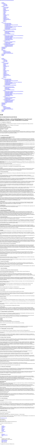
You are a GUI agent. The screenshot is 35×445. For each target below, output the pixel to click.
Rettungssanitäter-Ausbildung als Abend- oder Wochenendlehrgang (14, 35)
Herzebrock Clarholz (6, 14)
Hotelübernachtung (4, 102)
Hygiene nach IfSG (7, 43)
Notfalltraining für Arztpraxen (9, 44)
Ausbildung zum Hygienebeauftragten (10, 41)
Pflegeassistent (7, 32)
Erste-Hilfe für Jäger (8, 25)
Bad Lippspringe (5, 63)
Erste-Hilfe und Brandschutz (7, 23)
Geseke (4, 11)
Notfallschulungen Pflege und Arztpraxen (9, 99)
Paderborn (4, 73)
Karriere (3, 54)
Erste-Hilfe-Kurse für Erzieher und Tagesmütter (11, 24)
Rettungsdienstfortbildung (8, 38)
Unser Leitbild (5, 5)
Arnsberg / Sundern (6, 7)
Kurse (2, 22)
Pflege (4, 30)
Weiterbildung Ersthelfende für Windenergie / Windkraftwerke (13, 26)
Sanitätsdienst (3, 47)
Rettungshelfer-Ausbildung (8, 92)
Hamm (4, 13)
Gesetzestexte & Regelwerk (7, 52)
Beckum (4, 8)
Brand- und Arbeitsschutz (6, 51)
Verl (4, 76)
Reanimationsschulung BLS (9, 45)
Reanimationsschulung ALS (9, 46)
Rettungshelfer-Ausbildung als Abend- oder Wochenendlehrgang (14, 37)
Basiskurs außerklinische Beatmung (10, 31)
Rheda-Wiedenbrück (6, 18)
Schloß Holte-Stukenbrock (7, 19)
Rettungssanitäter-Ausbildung (9, 36)
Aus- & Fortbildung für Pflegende (9, 89)
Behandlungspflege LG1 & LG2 (9, 86)
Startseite (3, 2)
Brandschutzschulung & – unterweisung (10, 83)
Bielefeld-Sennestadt (6, 10)
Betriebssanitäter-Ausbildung (9, 39)
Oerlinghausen (5, 17)
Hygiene (4, 96)
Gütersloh (4, 12)
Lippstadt (4, 16)
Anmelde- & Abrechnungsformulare (8, 53)
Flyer (2, 49)
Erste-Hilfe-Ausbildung (8, 79)
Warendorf (4, 21)
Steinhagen (4, 20)
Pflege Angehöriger (7, 33)
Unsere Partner (5, 60)
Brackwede (4, 66)
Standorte (3, 6)
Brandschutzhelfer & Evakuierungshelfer (10, 29)
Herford (4, 69)
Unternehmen (3, 3)
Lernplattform (3, 48)
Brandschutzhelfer (7, 28)
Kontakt (3, 55)
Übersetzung (3, 109)
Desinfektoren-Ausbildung (8, 42)
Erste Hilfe (4, 106)
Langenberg (5, 15)
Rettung (4, 34)
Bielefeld (4, 9)
